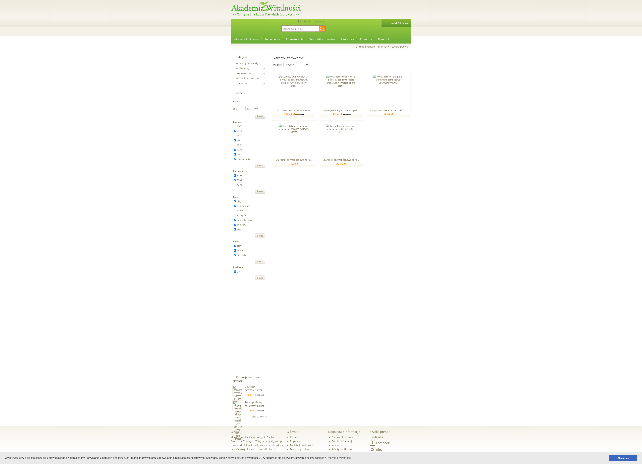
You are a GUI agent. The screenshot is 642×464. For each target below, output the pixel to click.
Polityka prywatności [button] (339, 457)
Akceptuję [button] (623, 458)
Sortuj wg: (277, 64)
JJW (238, 271)
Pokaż (260, 116)
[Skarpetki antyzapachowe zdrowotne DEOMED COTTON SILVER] (294, 138)
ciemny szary (243, 205)
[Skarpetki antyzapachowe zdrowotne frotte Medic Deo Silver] (341, 138)
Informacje (384, 46)
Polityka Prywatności (301, 445)
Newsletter (338, 445)
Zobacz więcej (258, 416)
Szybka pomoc (400, 46)
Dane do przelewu (300, 449)
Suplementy (272, 39)
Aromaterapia (294, 39)
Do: (248, 108)
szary (239, 229)
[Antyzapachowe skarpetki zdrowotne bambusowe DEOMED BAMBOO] (388, 89)
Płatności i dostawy (342, 437)
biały (239, 201)
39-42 (239, 140)
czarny (240, 210)
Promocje (366, 39)
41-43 (239, 144)
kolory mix (242, 215)
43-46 (239, 149)
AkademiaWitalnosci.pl (266, 9)
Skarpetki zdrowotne (322, 39)
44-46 (239, 154)
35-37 (239, 126)
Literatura (347, 39)
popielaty (241, 224)
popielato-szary (244, 219)
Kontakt (371, 46)
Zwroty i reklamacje (342, 441)
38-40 (239, 135)
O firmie (360, 46)
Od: (235, 108)
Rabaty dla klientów (342, 449)
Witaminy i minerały (246, 39)
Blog (379, 450)
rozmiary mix (243, 159)
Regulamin (296, 441)
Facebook (383, 443)
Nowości (383, 39)
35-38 (239, 130)
